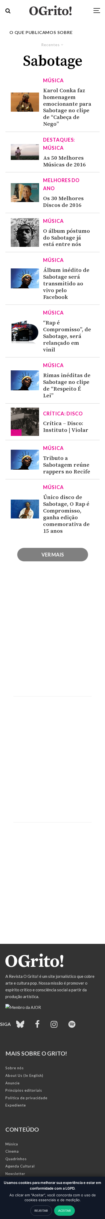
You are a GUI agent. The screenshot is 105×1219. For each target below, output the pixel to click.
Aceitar (64, 1210)
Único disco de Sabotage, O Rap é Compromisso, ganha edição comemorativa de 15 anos (66, 514)
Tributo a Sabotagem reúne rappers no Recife (66, 465)
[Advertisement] (52, 635)
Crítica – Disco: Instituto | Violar (65, 427)
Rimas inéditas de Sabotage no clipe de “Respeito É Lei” (66, 385)
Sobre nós (14, 1068)
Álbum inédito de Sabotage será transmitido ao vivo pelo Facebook (66, 284)
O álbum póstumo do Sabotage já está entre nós (66, 238)
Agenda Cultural (20, 1166)
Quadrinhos (16, 1159)
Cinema (12, 1151)
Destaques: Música (59, 144)
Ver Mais (52, 555)
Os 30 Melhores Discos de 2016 (63, 202)
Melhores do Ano (61, 184)
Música (53, 80)
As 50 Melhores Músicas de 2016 (64, 161)
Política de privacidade (26, 1098)
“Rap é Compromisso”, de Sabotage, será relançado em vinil (67, 336)
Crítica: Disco (63, 413)
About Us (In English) (24, 1075)
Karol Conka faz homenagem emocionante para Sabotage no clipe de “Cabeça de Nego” (67, 107)
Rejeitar (41, 1210)
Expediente (15, 1105)
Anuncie (12, 1083)
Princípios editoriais (23, 1090)
